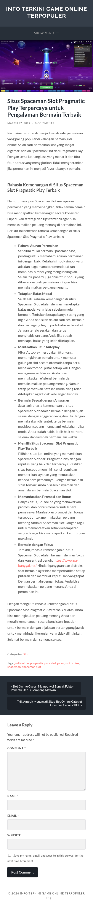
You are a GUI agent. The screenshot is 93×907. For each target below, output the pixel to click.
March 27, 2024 (18, 123)
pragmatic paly (40, 663)
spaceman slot (31, 667)
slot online (72, 663)
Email (13, 815)
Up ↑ (48, 898)
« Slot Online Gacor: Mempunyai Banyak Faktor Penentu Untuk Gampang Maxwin (42, 688)
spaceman (14, 667)
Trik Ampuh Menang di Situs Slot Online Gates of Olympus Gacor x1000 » (49, 703)
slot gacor (57, 663)
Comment (16, 748)
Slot (26, 654)
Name (13, 796)
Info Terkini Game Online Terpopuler (46, 12)
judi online (21, 663)
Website (14, 835)
